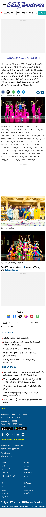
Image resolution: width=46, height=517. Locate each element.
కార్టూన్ (24, 13)
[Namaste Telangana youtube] (18, 434)
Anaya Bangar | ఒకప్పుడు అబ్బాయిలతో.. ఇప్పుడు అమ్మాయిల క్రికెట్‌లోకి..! (21, 394)
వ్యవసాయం (6, 496)
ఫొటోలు (4, 483)
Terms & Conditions (38, 506)
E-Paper (42, 12)
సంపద (4, 490)
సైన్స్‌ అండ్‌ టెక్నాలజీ (8, 476)
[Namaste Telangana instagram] (7, 434)
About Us (5, 506)
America (11, 323)
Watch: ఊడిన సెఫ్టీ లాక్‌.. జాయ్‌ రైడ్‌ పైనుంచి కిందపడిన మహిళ (22, 401)
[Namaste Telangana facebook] (2, 434)
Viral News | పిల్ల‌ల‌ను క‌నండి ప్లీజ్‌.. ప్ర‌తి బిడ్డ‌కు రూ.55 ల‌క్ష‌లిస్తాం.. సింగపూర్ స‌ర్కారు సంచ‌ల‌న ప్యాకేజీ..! (22, 380)
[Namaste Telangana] (1, 12)
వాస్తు (26, 476)
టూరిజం (5, 493)
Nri (6, 17)
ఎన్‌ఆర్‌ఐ (5, 472)
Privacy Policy (24, 506)
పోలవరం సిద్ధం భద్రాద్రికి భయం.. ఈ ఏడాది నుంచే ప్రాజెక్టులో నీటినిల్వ (20, 354)
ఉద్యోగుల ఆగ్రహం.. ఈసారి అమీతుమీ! (16, 338)
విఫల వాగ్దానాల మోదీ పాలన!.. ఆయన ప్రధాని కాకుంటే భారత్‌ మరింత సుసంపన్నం (21, 343)
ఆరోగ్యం (27, 462)
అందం (26, 466)
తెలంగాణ (7, 13)
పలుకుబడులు (28, 490)
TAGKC (37, 323)
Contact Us (14, 506)
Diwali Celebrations (22, 323)
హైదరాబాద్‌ (6, 469)
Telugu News (11, 270)
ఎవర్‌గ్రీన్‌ (27, 493)
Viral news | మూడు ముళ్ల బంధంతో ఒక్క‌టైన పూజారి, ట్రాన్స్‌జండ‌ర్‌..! (22, 387)
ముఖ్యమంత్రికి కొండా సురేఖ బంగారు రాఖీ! (17, 349)
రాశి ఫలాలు (28, 472)
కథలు (26, 486)
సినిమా (13, 13)
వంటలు (26, 469)
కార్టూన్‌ (4, 486)
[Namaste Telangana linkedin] (23, 434)
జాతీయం (31, 13)
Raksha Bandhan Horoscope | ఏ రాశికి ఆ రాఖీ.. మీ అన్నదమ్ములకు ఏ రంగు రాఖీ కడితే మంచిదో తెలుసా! (23, 373)
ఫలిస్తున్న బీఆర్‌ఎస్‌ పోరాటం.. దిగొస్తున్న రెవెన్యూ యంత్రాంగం (19, 361)
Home (2, 17)
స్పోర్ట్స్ (19, 13)
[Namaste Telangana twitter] (12, 434)
